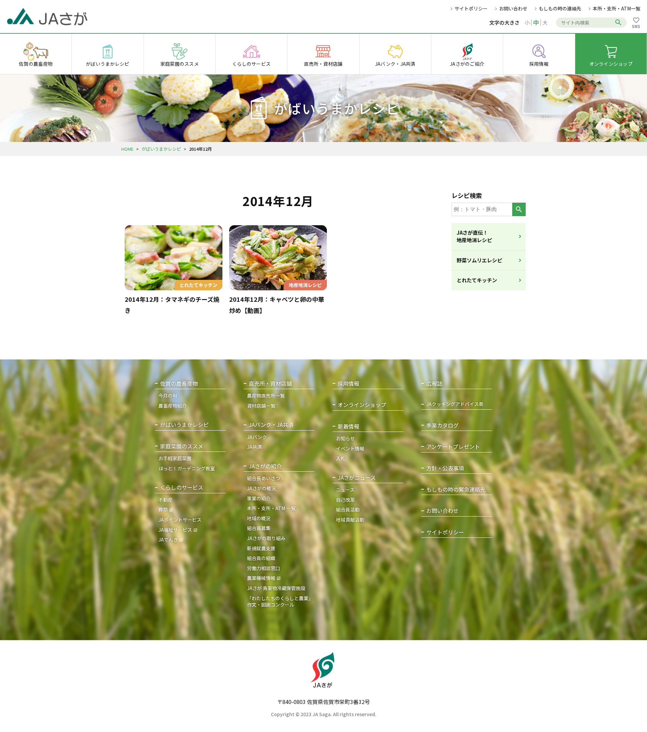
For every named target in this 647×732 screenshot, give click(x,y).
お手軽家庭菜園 (174, 458)
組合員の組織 (261, 558)
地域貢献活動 (350, 519)
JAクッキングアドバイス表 (455, 404)
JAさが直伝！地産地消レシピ (474, 236)
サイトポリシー (471, 8)
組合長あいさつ (263, 478)
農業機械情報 (261, 578)
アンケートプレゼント (453, 446)
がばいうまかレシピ (161, 149)
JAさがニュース (357, 477)
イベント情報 (350, 448)
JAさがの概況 (261, 488)
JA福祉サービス (175, 529)
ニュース (345, 489)
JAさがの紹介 (265, 466)
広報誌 (434, 383)
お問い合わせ (513, 8)
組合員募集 (259, 528)
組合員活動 (348, 509)
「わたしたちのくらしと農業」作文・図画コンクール (280, 601)
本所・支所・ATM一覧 (616, 8)
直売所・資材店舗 (270, 383)
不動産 (165, 499)
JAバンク (257, 437)
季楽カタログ (442, 425)
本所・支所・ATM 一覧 (271, 508)
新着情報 (348, 426)
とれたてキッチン (477, 280)
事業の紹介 (259, 498)
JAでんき (168, 539)
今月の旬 (167, 395)
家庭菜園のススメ (181, 446)
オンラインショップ (362, 405)
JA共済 (254, 446)
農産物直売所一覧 (266, 395)
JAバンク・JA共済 (271, 425)
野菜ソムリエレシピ (479, 260)
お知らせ (345, 438)
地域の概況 (259, 518)
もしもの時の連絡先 (560, 8)
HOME (127, 149)
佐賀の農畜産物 (179, 383)
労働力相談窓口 (263, 568)
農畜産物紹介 (172, 405)
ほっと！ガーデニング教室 (186, 468)
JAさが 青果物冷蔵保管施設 (276, 588)
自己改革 (345, 499)
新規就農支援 (261, 548)
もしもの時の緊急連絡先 (456, 489)
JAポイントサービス (180, 519)
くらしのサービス (181, 487)
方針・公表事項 (445, 468)
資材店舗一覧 (261, 405)
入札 (340, 458)
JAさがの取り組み (266, 538)
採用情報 (348, 383)
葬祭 (163, 509)
